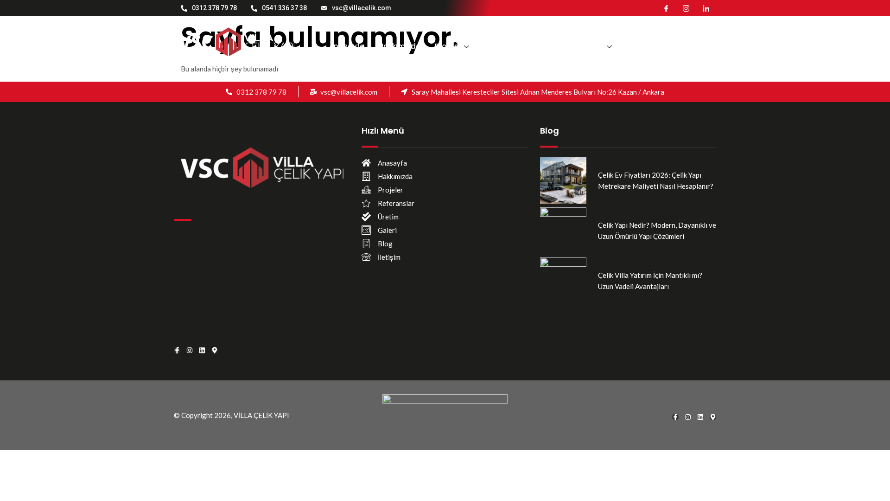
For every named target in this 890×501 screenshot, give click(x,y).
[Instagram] (686, 7)
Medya (591, 46)
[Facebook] (666, 7)
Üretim (553, 46)
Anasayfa (347, 46)
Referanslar (507, 46)
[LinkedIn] (706, 7)
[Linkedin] (202, 350)
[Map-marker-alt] (214, 350)
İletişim (642, 46)
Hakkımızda (400, 46)
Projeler (448, 46)
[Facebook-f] (177, 350)
